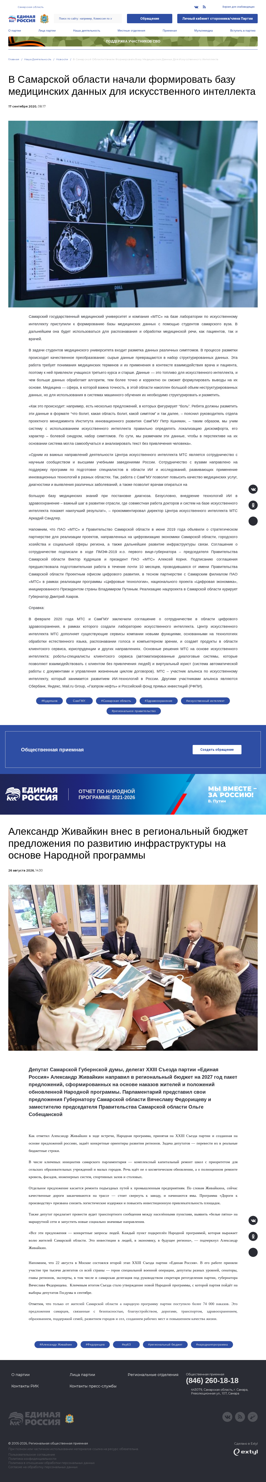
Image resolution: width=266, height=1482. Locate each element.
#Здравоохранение (158, 700)
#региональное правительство (134, 711)
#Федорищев (95, 1344)
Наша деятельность (86, 30)
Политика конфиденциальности (32, 1459)
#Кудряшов (50, 700)
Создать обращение (217, 750)
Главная (13, 59)
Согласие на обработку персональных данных (43, 1467)
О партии (14, 30)
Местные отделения (131, 30)
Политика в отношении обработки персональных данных (51, 1463)
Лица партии (47, 30)
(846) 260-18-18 (212, 1380)
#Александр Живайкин (56, 1344)
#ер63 (126, 1344)
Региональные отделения (153, 1374)
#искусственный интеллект (205, 700)
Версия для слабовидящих (238, 6)
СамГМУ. (79, 700)
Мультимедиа (203, 30)
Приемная (170, 30)
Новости (62, 59)
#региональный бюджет (165, 1344)
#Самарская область (116, 700)
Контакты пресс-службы (93, 1386)
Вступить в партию (243, 30)
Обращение (149, 19)
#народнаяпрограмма (212, 1344)
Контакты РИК (25, 1386)
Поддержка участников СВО (133, 41)
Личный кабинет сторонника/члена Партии (217, 19)
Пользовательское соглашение (31, 1454)
